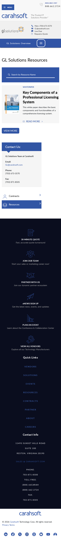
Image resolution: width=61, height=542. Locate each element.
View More (10, 130)
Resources (30, 392)
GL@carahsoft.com (14, 164)
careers (30, 426)
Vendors (30, 366)
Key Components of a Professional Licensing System (41, 97)
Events (30, 383)
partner (30, 409)
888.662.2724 (52, 6)
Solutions (30, 375)
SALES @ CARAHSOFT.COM (30, 461)
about (30, 418)
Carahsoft (14, 521)
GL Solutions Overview (19, 43)
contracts (30, 401)
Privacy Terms (8, 524)
